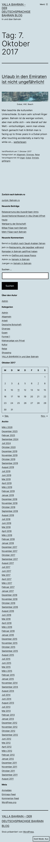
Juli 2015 (6, 659)
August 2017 (8, 563)
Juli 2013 (6, 707)
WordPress (28, 832)
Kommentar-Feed (10, 798)
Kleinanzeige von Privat (13, 340)
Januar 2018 (8, 543)
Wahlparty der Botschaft (14, 224)
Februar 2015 (8, 675)
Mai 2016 (6, 619)
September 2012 (10, 735)
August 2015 (8, 655)
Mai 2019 (6, 479)
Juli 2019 (6, 471)
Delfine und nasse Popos (24, 255)
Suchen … (7, 269)
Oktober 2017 (8, 555)
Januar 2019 (8, 495)
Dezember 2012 (9, 723)
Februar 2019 (8, 491)
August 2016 (8, 611)
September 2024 (10, 439)
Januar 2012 (8, 759)
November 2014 (10, 683)
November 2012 (9, 727)
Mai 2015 (6, 667)
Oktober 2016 (8, 603)
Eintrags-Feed (9, 794)
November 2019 (9, 455)
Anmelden (7, 790)
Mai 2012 (6, 743)
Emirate (35, 158)
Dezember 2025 (10, 431)
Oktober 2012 (8, 731)
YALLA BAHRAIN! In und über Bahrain (20, 356)
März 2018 (7, 535)
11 (18, 390)
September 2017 (10, 559)
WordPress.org (9, 802)
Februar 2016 (8, 631)
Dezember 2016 (9, 595)
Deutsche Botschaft (11, 324)
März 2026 (7, 427)
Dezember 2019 (9, 451)
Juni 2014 (6, 699)
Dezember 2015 (9, 639)
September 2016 (10, 607)
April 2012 (7, 747)
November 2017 (9, 551)
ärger (22, 158)
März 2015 (7, 671)
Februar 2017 (8, 587)
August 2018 (8, 515)
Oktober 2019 (8, 459)
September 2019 (10, 463)
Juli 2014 (6, 695)
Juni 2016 (6, 615)
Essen (5, 332)
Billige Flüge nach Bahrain (14, 228)
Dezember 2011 (9, 763)
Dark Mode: (39, 839)
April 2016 (7, 623)
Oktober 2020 (9, 447)
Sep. (7, 416)
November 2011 (9, 766)
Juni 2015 (6, 663)
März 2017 (7, 583)
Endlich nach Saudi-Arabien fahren (28, 243)
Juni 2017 (6, 571)
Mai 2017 (6, 575)
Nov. (43, 416)
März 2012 (7, 751)
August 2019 (8, 467)
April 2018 (7, 531)
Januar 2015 (8, 679)
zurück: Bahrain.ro (11, 200)
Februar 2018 (8, 539)
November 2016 (9, 599)
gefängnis (6, 161)
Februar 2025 (8, 435)
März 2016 (7, 627)
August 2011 (8, 779)
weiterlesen (20, 142)
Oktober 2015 (8, 647)
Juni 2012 (6, 739)
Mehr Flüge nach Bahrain (14, 232)
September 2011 (10, 775)
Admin (5, 301)
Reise (37, 154)
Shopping (6, 352)
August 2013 (8, 703)
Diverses (30, 154)
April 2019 (7, 483)
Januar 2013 (8, 719)
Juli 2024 (6, 443)
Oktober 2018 (8, 507)
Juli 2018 (6, 519)
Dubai (28, 158)
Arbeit (5, 320)
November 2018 (9, 503)
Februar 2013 (8, 715)
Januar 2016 (8, 635)
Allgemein (21, 154)
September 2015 (10, 651)
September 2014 (10, 687)
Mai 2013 (6, 711)
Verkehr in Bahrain (21, 259)
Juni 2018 (6, 523)
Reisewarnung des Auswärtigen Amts (20, 212)
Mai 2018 (6, 527)
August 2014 (8, 691)
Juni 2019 (6, 475)
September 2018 (10, 511)
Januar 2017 (8, 591)
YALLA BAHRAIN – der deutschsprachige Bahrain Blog (22, 821)
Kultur (4, 344)
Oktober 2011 (8, 771)
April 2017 (6, 579)
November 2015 (9, 643)
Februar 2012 (8, 755)
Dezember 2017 (9, 547)
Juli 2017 (6, 567)
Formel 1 (6, 336)
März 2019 (7, 487)
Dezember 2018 (9, 499)
